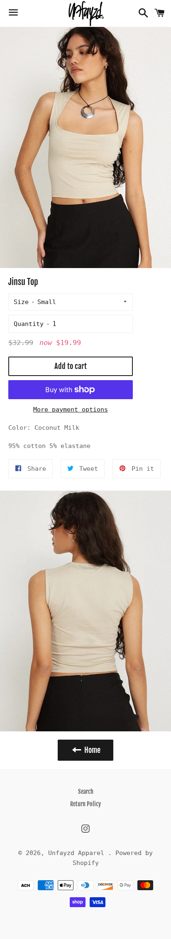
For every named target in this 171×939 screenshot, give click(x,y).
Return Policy (85, 803)
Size (21, 302)
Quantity (29, 324)
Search (85, 791)
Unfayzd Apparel (78, 853)
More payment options (70, 409)
